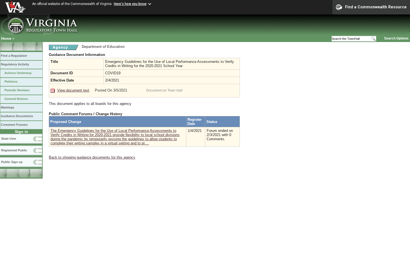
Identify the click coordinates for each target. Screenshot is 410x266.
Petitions (11, 81)
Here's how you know (130, 4)
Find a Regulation (14, 55)
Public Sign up (12, 162)
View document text (73, 90)
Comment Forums (14, 124)
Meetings (7, 107)
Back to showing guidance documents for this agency (92, 157)
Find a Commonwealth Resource (376, 7)
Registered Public (14, 150)
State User (8, 138)
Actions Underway (18, 73)
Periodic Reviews (17, 90)
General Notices (16, 98)
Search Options (396, 38)
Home (6, 38)
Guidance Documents (17, 116)
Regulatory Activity (15, 64)
